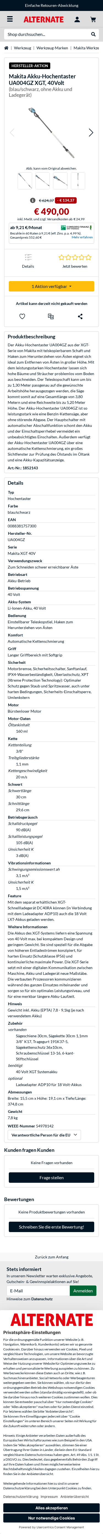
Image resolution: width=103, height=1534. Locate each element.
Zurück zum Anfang (51, 1257)
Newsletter (77, 5)
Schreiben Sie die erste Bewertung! (51, 1226)
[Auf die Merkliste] (22, 316)
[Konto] (77, 18)
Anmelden (83, 1290)
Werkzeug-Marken (52, 47)
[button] (11, 133)
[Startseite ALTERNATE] (43, 18)
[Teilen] (80, 316)
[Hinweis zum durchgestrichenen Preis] (32, 200)
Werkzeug (22, 47)
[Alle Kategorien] (10, 19)
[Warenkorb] (93, 18)
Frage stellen (52, 1177)
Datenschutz (42, 1298)
